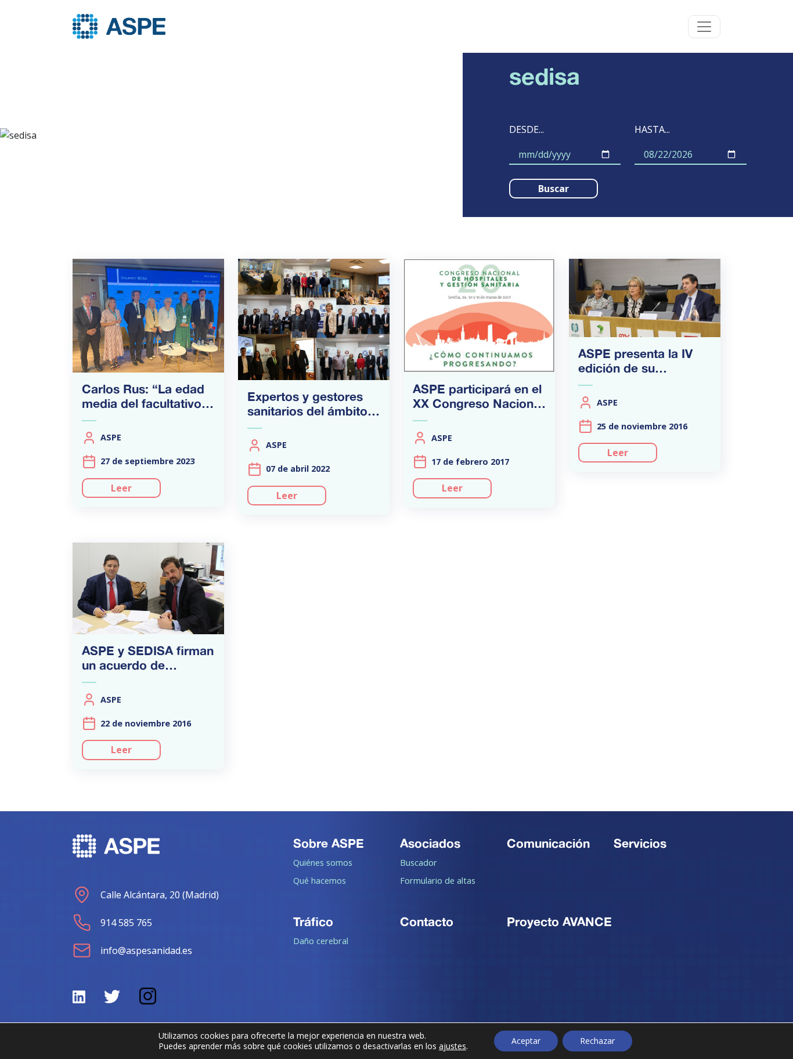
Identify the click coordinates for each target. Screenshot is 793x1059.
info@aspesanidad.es (146, 950)
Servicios (640, 843)
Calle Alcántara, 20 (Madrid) (159, 894)
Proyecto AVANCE (559, 921)
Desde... (526, 129)
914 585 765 (126, 922)
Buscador (418, 862)
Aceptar (525, 1040)
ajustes (452, 1046)
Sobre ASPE (328, 843)
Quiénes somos (322, 862)
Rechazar (597, 1040)
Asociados (430, 843)
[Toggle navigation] (704, 26)
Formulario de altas (437, 880)
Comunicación (548, 843)
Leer (121, 488)
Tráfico (313, 921)
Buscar (553, 188)
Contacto (426, 921)
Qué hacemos (319, 880)
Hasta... (652, 129)
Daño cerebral (320, 940)
